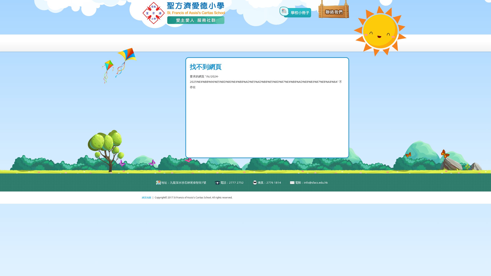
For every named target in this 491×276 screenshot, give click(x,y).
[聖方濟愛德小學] (183, 23)
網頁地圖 (146, 197)
